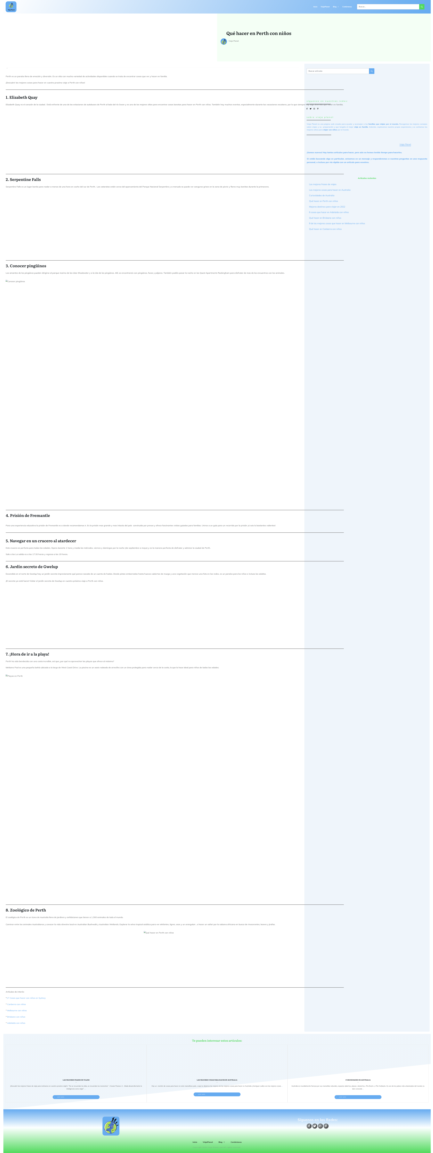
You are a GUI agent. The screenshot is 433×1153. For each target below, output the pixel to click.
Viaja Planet (405, 144)
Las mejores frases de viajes (76, 1074)
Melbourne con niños (17, 1010)
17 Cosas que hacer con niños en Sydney (26, 998)
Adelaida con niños (16, 1023)
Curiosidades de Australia (358, 1074)
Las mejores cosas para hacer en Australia (217, 1074)
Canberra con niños (16, 1004)
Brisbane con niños (16, 1016)
